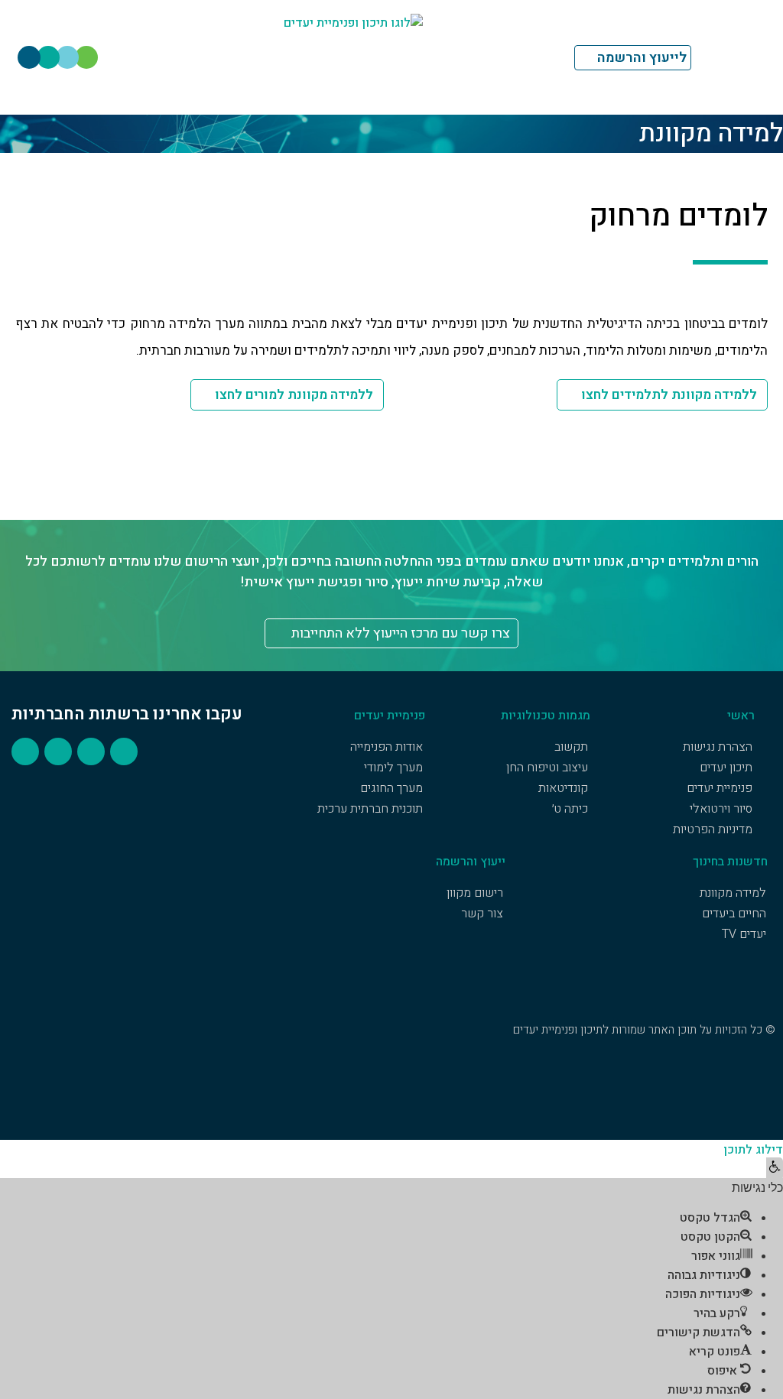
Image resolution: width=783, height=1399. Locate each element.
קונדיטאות (563, 788)
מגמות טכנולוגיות (545, 715)
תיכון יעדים (726, 767)
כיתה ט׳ (570, 809)
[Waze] (48, 57)
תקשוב (571, 747)
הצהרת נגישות (717, 747)
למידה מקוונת (733, 893)
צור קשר (482, 913)
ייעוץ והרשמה (470, 861)
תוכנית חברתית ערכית (370, 809)
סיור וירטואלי (721, 809)
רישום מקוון (475, 893)
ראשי (741, 715)
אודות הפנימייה (386, 747)
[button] (774, 1168)
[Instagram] (86, 57)
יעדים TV (744, 934)
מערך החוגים (391, 788)
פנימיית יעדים (719, 788)
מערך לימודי (393, 767)
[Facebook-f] (29, 57)
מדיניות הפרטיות (712, 829)
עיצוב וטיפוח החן (547, 767)
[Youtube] (67, 57)
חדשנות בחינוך (730, 861)
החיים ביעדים (734, 913)
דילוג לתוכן (753, 1150)
